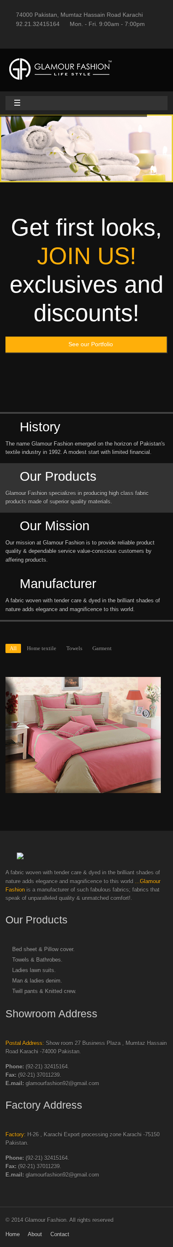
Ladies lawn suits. (34, 970)
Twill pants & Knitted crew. (44, 991)
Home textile (41, 648)
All (13, 648)
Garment (102, 648)
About (35, 1234)
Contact (59, 1234)
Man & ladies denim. (37, 981)
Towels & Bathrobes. (37, 960)
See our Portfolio (90, 344)
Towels (74, 648)
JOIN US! (86, 256)
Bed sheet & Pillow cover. (43, 949)
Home (12, 1234)
